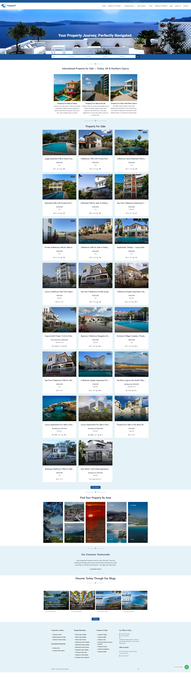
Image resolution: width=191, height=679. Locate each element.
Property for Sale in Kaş (81, 661)
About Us (178, 6)
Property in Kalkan (102, 660)
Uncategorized (57, 611)
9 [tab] (103, 582)
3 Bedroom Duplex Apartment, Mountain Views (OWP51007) (141, 291)
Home (104, 6)
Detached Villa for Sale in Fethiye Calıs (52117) (99, 203)
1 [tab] (85, 582)
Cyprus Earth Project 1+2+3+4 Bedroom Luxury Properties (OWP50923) (74, 336)
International (129, 6)
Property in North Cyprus (59, 659)
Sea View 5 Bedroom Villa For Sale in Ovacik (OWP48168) (68, 380)
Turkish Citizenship (161, 6)
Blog (151, 6)
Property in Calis (102, 648)
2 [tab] (87, 582)
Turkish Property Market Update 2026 (107, 617)
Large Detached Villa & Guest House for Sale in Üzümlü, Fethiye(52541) (73, 158)
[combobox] (59, 56)
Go (137, 56)
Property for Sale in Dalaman (82, 666)
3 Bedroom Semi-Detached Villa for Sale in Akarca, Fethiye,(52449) (144, 158)
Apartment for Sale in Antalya (82, 651)
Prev (70, 570)
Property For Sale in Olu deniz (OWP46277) (134, 424)
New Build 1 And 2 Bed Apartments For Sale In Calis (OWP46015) (107, 469)
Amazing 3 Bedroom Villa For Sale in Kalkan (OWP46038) (68, 469)
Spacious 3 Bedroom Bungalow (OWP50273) (99, 336)
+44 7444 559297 (125, 644)
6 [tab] (96, 582)
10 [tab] (105, 582)
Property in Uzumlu (102, 655)
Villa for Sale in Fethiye (80, 643)
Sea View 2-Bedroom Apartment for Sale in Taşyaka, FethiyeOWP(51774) (146, 203)
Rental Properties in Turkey (59, 646)
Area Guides (141, 6)
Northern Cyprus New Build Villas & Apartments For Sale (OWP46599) (145, 380)
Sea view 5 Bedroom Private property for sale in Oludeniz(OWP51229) (109, 291)
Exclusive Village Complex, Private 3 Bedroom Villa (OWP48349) (143, 336)
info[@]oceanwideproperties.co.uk (127, 648)
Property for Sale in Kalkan (81, 663)
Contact (186, 6)
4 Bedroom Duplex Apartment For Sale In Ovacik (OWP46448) (106, 380)
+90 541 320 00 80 (125, 643)
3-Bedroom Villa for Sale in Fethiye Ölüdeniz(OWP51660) (104, 247)
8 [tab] (101, 582)
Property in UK (56, 657)
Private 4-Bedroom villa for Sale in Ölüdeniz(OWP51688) (67, 247)
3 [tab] (90, 582)
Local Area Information (136, 613)
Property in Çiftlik (102, 646)
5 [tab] (94, 582)
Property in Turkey (114, 6)
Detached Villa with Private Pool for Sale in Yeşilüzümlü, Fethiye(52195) (73, 203)
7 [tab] (99, 582)
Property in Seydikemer (103, 658)
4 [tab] (92, 582)
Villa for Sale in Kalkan (80, 646)
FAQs (171, 6)
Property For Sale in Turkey (59, 648)
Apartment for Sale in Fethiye (82, 653)
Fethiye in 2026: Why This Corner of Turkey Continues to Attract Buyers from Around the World (82, 615)
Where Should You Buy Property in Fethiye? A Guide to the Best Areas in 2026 (55, 615)
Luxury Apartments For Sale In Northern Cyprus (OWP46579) (69, 424)
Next (121, 570)
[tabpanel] (56, 611)
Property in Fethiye (102, 643)
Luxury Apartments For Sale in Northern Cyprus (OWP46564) (105, 424)
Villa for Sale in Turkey (80, 648)
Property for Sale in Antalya (81, 658)
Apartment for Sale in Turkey (82, 656)
